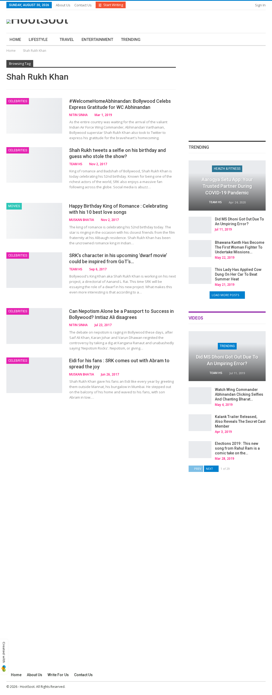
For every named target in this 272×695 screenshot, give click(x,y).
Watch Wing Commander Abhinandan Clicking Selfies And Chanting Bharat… (239, 394)
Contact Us (83, 5)
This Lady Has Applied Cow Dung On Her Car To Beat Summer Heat (238, 274)
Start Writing (113, 4)
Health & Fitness (227, 168)
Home (15, 39)
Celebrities (17, 101)
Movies (14, 206)
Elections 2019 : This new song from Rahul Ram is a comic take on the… (237, 448)
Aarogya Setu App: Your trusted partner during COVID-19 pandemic (227, 186)
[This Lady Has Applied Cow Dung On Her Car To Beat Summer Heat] (200, 275)
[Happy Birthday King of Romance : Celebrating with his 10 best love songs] (34, 220)
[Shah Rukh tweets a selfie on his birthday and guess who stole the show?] (34, 165)
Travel (67, 39)
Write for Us (58, 675)
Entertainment (97, 39)
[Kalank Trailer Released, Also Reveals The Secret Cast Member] (200, 422)
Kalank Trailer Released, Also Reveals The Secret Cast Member (240, 421)
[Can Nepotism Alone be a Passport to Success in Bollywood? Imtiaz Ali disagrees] (34, 326)
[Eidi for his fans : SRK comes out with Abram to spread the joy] (34, 375)
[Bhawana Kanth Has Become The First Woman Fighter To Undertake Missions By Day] (200, 248)
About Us (63, 5)
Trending (131, 39)
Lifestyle (38, 39)
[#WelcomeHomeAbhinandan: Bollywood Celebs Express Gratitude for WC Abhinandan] (34, 116)
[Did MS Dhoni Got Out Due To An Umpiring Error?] (200, 225)
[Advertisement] (203, 21)
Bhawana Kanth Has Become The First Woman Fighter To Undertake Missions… (239, 247)
